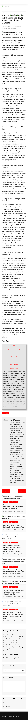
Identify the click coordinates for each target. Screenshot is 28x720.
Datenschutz (12, 2)
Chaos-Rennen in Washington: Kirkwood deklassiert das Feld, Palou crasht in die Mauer (13, 571)
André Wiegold (6, 26)
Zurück (7, 491)
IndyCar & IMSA (12, 28)
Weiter (21, 491)
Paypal (16, 654)
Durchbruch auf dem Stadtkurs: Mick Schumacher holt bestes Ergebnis (13, 506)
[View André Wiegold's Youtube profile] (15, 360)
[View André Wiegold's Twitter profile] (12, 360)
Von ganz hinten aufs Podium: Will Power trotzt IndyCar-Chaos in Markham (13, 592)
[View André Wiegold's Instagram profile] (19, 360)
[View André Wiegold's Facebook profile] (9, 360)
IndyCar (5, 28)
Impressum (5, 2)
